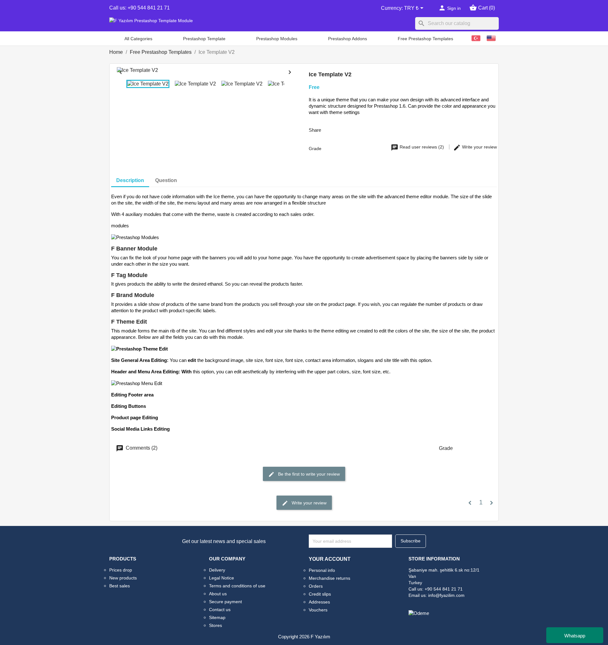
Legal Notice (221, 577)
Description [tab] (130, 180)
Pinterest (363, 129)
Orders (316, 586)
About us (218, 593)
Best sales (119, 585)
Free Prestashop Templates (425, 38)
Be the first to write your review (308, 474)
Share (330, 129)
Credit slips (320, 594)
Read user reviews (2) (421, 146)
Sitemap (217, 617)
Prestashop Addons (347, 38)
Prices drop (120, 569)
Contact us (220, 609)
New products (123, 577)
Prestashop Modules (276, 38)
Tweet (346, 129)
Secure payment (225, 601)
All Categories (138, 38)
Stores (215, 625)
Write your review (479, 146)
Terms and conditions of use (237, 585)
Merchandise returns (329, 578)
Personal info (322, 570)
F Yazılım (320, 636)
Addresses (319, 601)
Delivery (217, 569)
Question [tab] (166, 180)
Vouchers (318, 609)
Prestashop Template (204, 38)
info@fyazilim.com (446, 595)
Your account (330, 559)
